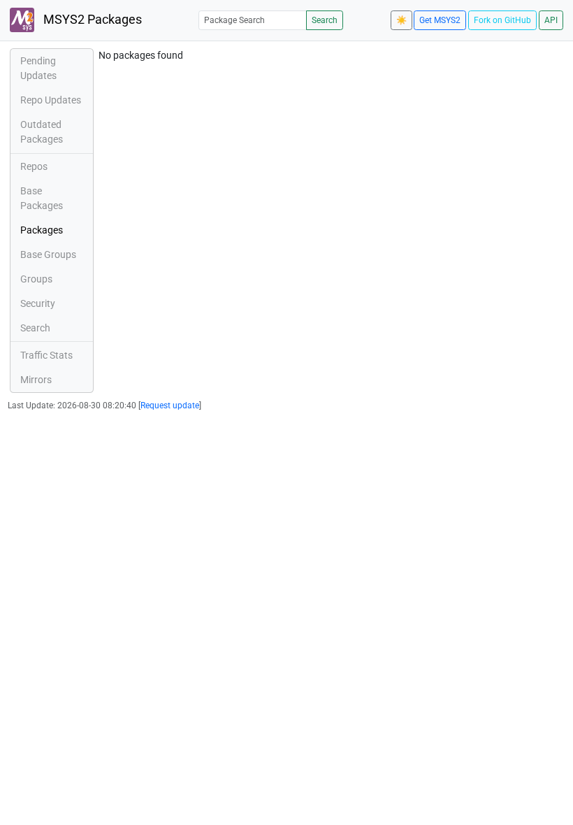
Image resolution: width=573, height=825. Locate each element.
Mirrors (36, 379)
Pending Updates (38, 68)
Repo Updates (50, 100)
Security (37, 303)
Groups (36, 279)
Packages (41, 230)
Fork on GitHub (502, 20)
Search (325, 20)
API (551, 20)
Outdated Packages (41, 132)
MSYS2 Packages (91, 20)
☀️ (401, 20)
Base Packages (41, 198)
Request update (169, 405)
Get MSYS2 (439, 20)
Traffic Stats (46, 355)
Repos (34, 166)
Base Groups (48, 254)
